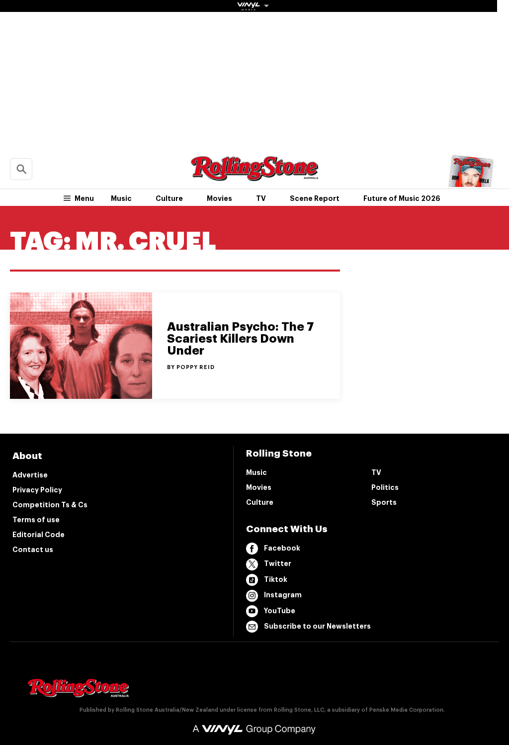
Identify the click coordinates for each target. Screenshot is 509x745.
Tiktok (275, 579)
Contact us (32, 549)
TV (261, 198)
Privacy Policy (37, 489)
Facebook (282, 548)
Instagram (283, 594)
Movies (219, 198)
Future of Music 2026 (401, 198)
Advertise (30, 474)
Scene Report (314, 198)
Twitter (277, 563)
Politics (385, 487)
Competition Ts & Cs (49, 504)
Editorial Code (38, 534)
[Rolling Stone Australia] (254, 176)
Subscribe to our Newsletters (317, 626)
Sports (384, 502)
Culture (169, 198)
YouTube (279, 610)
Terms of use (36, 519)
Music (121, 198)
